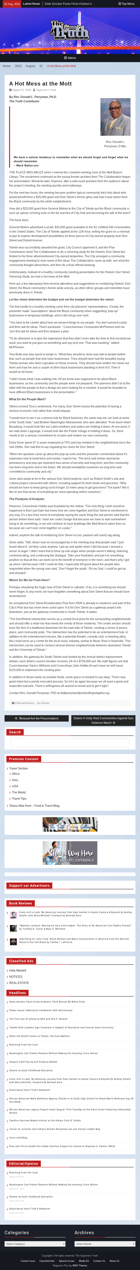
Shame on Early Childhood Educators (31, 1070)
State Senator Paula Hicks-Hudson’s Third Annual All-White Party (47, 1002)
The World (19, 792)
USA (15, 786)
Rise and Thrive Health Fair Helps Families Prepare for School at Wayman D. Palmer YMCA (62, 1146)
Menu (72, 58)
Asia (15, 780)
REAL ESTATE (19, 982)
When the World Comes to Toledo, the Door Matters (39, 1036)
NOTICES (15, 976)
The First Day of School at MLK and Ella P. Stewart (38, 1019)
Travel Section (18, 768)
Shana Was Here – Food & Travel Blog (34, 805)
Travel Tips (19, 798)
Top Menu (128, 3)
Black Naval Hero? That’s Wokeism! (29, 1090)
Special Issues (67, 1261)
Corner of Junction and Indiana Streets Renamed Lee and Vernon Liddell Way (54, 1129)
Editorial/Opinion (24, 702)
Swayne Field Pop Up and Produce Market (33, 1062)
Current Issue (28, 1261)
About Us (114, 1261)
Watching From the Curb (23, 1044)
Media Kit (84, 1261)
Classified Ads (47, 1261)
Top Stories (43, 702)
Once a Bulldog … (19, 1137)
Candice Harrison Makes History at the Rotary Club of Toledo (45, 1120)
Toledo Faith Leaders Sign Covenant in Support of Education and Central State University (61, 1027)
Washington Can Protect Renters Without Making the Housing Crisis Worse (53, 1053)
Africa (16, 773)
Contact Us (99, 1261)
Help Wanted (17, 970)
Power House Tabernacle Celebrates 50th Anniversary (41, 1010)
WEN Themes (80, 1265)
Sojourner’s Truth (46, 89)
